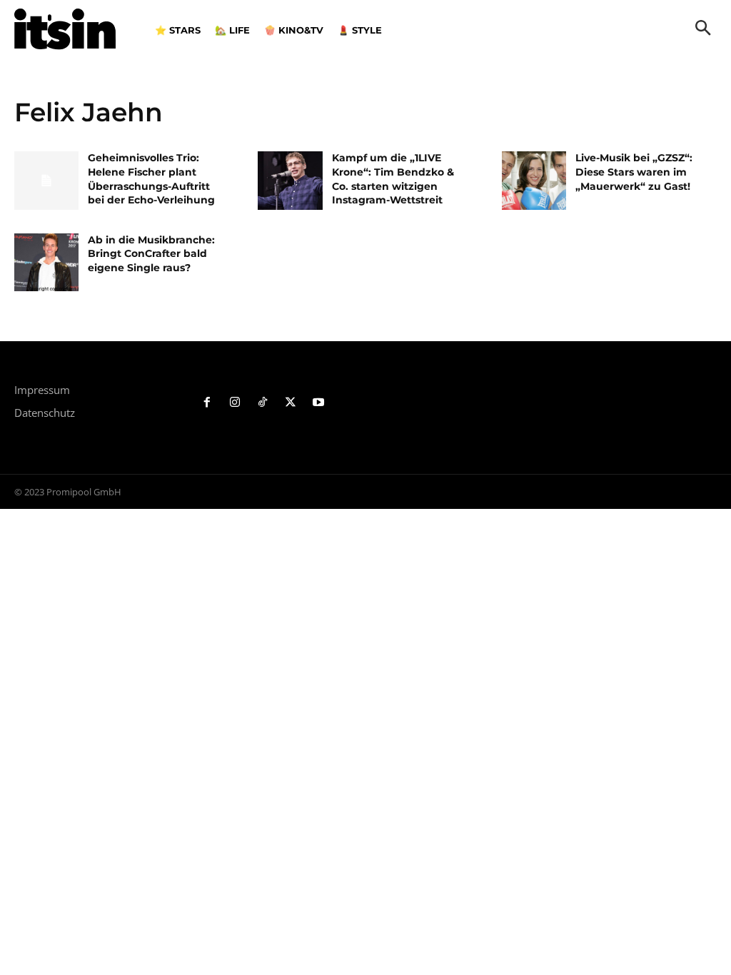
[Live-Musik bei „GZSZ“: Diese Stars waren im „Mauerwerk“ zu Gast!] (534, 180)
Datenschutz (44, 412)
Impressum (42, 390)
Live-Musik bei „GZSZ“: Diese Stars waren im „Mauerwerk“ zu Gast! (633, 171)
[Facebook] (207, 403)
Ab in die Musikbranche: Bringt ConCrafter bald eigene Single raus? (151, 253)
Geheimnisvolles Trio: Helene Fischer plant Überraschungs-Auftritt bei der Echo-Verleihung (151, 178)
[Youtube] (318, 403)
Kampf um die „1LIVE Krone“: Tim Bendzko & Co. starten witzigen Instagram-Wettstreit (393, 178)
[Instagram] (235, 403)
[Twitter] (290, 403)
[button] (703, 29)
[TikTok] (263, 403)
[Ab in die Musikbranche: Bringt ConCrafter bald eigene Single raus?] (46, 262)
